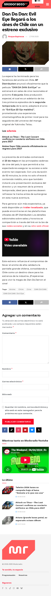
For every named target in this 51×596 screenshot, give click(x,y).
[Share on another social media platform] (41, 69)
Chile (21, 289)
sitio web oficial (39, 225)
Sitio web (7, 394)
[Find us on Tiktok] (11, 430)
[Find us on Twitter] (39, 430)
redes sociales (14, 225)
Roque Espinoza (16, 36)
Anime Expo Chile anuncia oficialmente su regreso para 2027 (24, 147)
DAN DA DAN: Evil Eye (14, 293)
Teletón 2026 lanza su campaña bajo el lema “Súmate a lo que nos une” (30, 490)
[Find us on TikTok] (10, 588)
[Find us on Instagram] (18, 430)
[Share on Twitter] (25, 69)
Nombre (7, 368)
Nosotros (23, 575)
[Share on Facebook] (9, 69)
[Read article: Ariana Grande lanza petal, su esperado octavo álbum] (7, 520)
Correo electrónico (13, 381)
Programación (8, 575)
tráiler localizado (33, 207)
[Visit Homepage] (15, 4)
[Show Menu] (47, 4)
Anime (12, 289)
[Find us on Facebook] (5, 430)
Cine (29, 289)
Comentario (9, 333)
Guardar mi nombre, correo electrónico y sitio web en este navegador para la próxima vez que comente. (26, 410)
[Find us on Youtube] (25, 430)
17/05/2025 (34, 36)
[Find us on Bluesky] (32, 430)
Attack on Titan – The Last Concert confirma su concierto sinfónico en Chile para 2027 (23, 139)
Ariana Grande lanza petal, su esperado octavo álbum (31, 519)
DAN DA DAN (40, 289)
